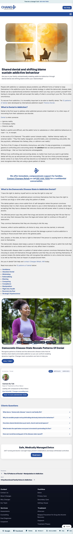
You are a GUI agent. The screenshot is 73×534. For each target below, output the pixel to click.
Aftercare (41, 511)
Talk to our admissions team (15, 395)
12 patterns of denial (24, 265)
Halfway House (43, 503)
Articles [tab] (57, 371)
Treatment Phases (44, 524)
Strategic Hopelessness (11, 294)
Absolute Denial (8, 272)
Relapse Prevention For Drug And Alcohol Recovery (52, 516)
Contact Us (4, 493)
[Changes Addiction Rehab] (8, 7)
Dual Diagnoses (5, 518)
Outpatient (4, 522)
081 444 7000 (44, 1)
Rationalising (7, 277)
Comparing (6, 281)
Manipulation (7, 286)
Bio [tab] (51, 371)
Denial (3, 117)
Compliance (6, 284)
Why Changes (5, 499)
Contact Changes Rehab (18, 178)
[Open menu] (70, 14)
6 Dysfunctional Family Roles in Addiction (16, 480)
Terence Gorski (49, 103)
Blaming (5, 279)
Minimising (6, 274)
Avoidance (6, 269)
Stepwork (41, 520)
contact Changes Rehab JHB (34, 261)
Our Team (3, 503)
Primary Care (42, 496)
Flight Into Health (8, 289)
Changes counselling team (20, 391)
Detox (40, 493)
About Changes (5, 496)
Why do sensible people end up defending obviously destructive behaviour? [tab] (28, 417)
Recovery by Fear (8, 291)
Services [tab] (66, 371)
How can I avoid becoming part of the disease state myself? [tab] (23, 434)
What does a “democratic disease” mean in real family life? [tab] (22, 412)
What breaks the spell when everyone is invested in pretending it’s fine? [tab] (27, 428)
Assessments (5, 511)
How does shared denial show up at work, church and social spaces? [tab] (25, 423)
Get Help (67, 8)
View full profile (6, 391)
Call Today (7, 361)
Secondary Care (43, 499)
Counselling (4, 515)
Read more (37, 455)
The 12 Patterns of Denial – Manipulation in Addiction (23, 474)
